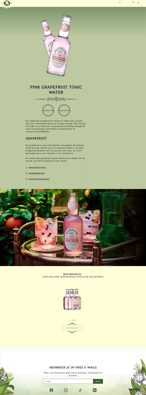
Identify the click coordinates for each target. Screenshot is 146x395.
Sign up (98, 381)
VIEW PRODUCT (72, 328)
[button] (119, 2)
